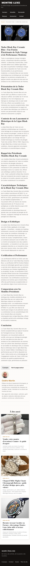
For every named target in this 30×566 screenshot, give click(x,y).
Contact (21, 16)
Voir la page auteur (17, 367)
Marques (4, 16)
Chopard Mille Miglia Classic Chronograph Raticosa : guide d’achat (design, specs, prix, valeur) (14, 483)
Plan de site (24, 562)
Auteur (17, 562)
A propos (4, 12)
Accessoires (13, 16)
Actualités (12, 12)
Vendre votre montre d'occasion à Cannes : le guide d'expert (14, 441)
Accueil (3, 21)
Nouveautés (21, 12)
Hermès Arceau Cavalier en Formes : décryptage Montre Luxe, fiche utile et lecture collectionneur (14, 526)
